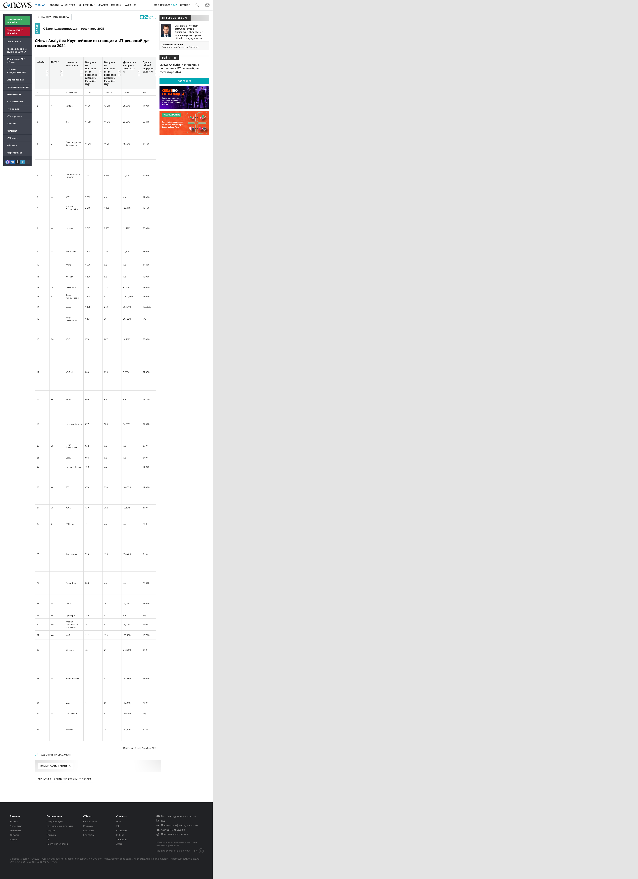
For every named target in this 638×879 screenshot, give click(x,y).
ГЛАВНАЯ (40, 5)
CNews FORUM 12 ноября (14, 21)
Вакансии (88, 830)
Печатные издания (57, 843)
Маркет (51, 830)
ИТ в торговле (14, 116)
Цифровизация (15, 79)
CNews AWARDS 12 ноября (15, 32)
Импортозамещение (18, 86)
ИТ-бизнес (12, 138)
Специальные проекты (60, 826)
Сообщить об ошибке (173, 829)
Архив (13, 839)
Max (118, 821)
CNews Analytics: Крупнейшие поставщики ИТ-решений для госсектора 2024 (179, 68)
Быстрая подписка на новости (178, 816)
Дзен (119, 843)
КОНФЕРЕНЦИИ (86, 5)
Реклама (88, 826)
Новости (14, 821)
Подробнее (184, 81)
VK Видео (121, 830)
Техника (51, 835)
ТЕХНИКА (116, 5)
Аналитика (68, 5)
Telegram (121, 839)
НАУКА (127, 5)
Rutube (120, 835)
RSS (163, 820)
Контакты (88, 835)
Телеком (11, 123)
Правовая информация (174, 834)
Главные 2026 (16, 71)
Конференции (55, 821)
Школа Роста (14, 41)
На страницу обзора (55, 16)
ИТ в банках (13, 108)
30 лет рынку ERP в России (16, 61)
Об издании (90, 821)
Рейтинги (12, 145)
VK (117, 826)
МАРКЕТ (103, 5)
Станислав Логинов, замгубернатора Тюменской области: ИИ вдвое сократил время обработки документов (189, 32)
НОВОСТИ (53, 5)
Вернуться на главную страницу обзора (64, 779)
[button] (197, 5)
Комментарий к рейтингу (55, 765)
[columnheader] (42, 73)
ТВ (135, 5)
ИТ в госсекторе (15, 101)
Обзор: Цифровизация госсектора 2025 (73, 29)
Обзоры (14, 835)
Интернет (12, 130)
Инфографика (14, 152)
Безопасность (14, 94)
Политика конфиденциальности (179, 825)
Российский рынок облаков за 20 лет (17, 50)
